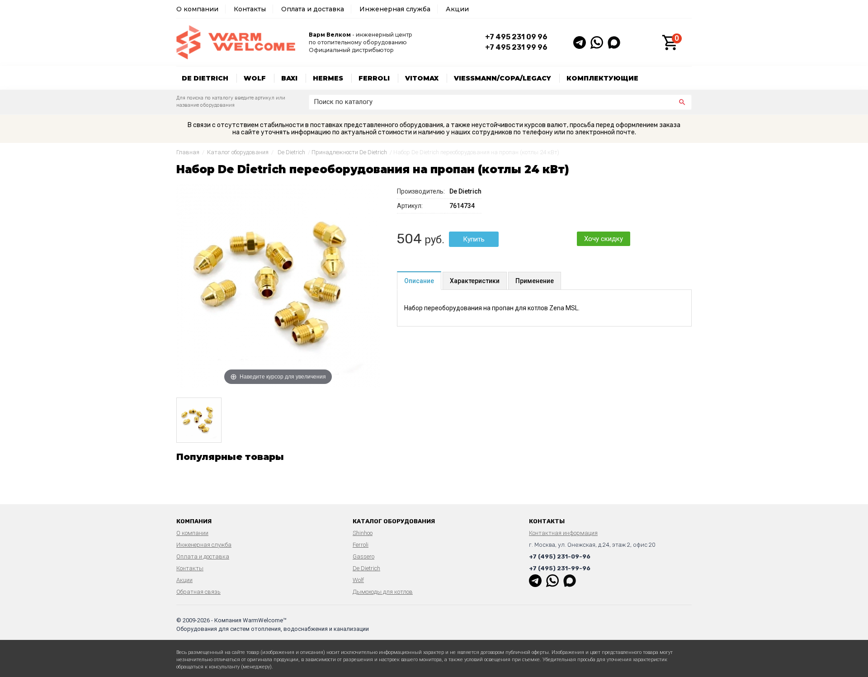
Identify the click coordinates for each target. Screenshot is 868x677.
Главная (187, 152)
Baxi (289, 78)
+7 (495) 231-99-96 (559, 568)
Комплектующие (602, 78)
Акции (457, 9)
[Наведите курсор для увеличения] (278, 285)
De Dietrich (205, 78)
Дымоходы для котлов (383, 591)
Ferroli (374, 78)
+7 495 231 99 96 (516, 47)
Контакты (250, 9)
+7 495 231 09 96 (516, 37)
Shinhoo (363, 533)
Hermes (328, 78)
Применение (534, 280)
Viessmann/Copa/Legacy (502, 78)
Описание (419, 280)
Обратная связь (198, 591)
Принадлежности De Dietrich (349, 152)
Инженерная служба (394, 9)
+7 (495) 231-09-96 (559, 556)
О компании (197, 9)
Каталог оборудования (238, 152)
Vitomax (422, 78)
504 (409, 239)
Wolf (255, 78)
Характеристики (475, 280)
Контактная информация (563, 533)
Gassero (363, 556)
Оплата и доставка (312, 9)
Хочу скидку (603, 239)
